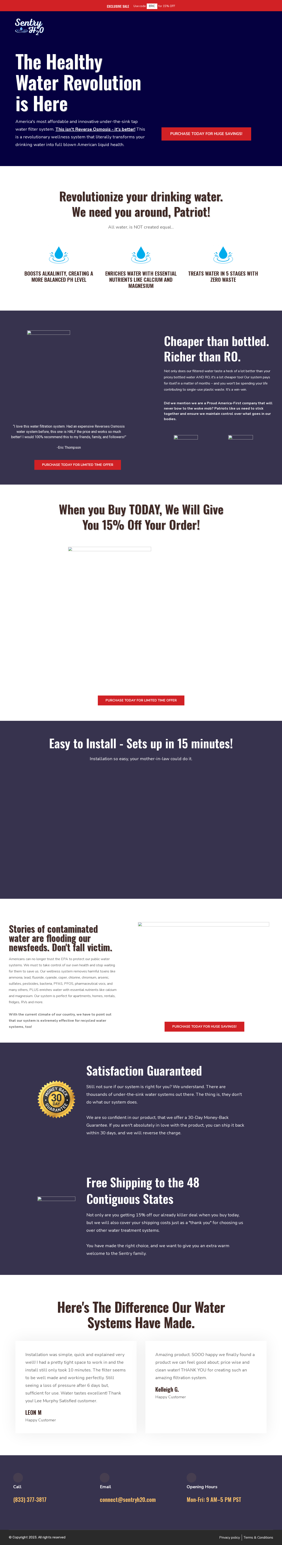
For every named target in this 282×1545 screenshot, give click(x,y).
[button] (141, 820)
